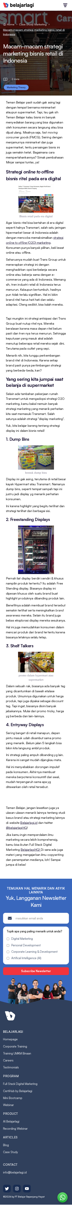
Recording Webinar (15, 1128)
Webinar (8, 1105)
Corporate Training (15, 1046)
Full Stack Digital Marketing (20, 1084)
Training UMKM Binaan (17, 1053)
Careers (8, 1060)
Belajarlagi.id (28, 823)
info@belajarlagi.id (15, 1172)
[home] (18, 5)
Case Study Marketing (33, 24)
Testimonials (11, 1067)
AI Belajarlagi (11, 1121)
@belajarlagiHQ (16, 828)
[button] (65, 5)
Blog (6, 1145)
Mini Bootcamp (12, 1098)
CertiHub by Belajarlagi (17, 1091)
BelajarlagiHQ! (31, 850)
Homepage (10, 1039)
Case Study (10, 1152)
